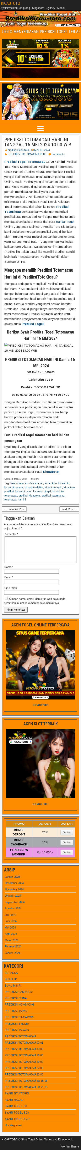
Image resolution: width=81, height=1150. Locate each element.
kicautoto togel (42, 491)
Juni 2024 (10, 921)
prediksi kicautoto (29, 495)
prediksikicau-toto (18, 150)
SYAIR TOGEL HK (16, 1106)
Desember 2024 (14, 883)
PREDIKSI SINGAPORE (20, 1017)
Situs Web (10, 588)
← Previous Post (14, 509)
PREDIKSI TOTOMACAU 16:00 (27, 154)
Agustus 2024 (13, 908)
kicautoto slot (23, 491)
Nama (8, 567)
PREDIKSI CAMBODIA (19, 991)
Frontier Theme (70, 1146)
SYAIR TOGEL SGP (17, 1118)
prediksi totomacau (53, 495)
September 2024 (15, 902)
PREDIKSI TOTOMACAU (20, 1036)
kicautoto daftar (34, 487)
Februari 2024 (13, 946)
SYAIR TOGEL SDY (17, 1112)
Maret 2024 (11, 940)
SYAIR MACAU (14, 1099)
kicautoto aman (13, 487)
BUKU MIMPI (13, 985)
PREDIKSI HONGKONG (19, 1004)
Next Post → (69, 509)
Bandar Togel (65, 221)
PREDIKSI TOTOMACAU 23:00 (24, 1074)
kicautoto (63, 483)
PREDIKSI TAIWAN (17, 1030)
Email (8, 577)
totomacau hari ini (15, 499)
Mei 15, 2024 (42, 150)
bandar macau (18, 483)
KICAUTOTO (10, 3)
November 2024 (14, 889)
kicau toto (51, 483)
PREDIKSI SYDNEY (17, 1023)
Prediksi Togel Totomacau (24, 161)
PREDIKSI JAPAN (16, 1011)
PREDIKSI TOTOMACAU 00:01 (24, 1042)
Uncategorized (13, 1125)
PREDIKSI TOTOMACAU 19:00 (24, 1061)
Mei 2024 (10, 927)
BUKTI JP (11, 979)
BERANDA (11, 973)
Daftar (67, 832)
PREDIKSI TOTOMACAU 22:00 (24, 1068)
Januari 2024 (12, 953)
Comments (58, 154)
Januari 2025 (12, 876)
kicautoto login (53, 487)
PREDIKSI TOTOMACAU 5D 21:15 (26, 1087)
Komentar (11, 534)
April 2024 (11, 933)
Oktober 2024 (13, 895)
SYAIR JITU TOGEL (17, 1093)
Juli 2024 (10, 914)
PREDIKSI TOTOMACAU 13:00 (24, 1049)
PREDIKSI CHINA (16, 998)
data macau (36, 483)
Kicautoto (51, 471)
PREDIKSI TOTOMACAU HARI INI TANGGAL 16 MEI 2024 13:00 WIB (37, 142)
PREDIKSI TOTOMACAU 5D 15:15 (26, 1080)
